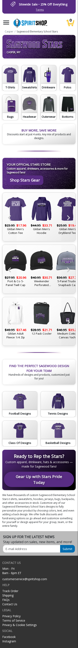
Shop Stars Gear (25, 180)
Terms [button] (40, 10)
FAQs (6, 600)
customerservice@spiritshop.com (24, 579)
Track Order (10, 591)
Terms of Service (13, 620)
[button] (6, 22)
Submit (67, 549)
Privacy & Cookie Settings (19, 625)
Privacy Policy (11, 616)
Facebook (9, 637)
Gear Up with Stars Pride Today (39, 479)
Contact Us (9, 604)
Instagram (9, 641)
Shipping (8, 595)
